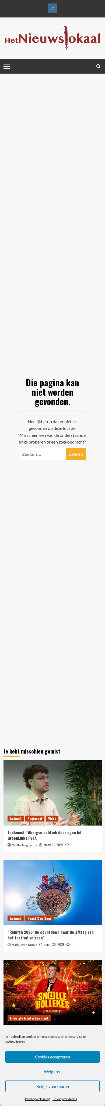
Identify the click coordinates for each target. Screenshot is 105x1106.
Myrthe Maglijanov (24, 845)
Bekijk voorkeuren (52, 1086)
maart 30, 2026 (54, 944)
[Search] (98, 66)
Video (52, 818)
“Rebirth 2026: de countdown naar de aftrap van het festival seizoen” (51, 935)
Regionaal (34, 818)
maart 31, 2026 (54, 844)
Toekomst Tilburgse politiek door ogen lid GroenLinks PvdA (44, 835)
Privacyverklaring (37, 1099)
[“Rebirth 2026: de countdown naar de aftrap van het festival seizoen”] (53, 892)
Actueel (15, 818)
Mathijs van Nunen (24, 945)
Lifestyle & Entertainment (29, 1018)
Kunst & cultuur (39, 918)
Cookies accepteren (52, 1056)
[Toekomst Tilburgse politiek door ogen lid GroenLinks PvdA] (53, 793)
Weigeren (52, 1071)
